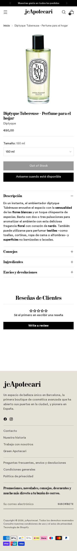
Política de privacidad (18, 476)
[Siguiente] (67, 3)
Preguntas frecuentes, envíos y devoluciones (34, 462)
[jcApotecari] (38, 12)
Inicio (6, 25)
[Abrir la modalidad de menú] (5, 12)
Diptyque (9, 123)
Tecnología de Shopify (16, 527)
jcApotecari (31, 520)
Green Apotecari (14, 451)
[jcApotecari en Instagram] (11, 419)
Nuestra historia (14, 437)
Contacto (10, 430)
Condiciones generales (19, 469)
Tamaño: (14, 143)
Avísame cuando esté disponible (38, 176)
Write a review (38, 325)
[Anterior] (10, 3)
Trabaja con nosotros (18, 444)
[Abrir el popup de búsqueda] (63, 12)
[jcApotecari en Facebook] (5, 419)
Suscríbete (66, 504)
